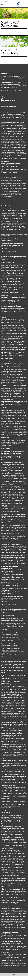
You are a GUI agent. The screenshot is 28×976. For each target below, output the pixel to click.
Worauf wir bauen (4, 1)
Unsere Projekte (4, 3)
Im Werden (3, 4)
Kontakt (2, 5)
